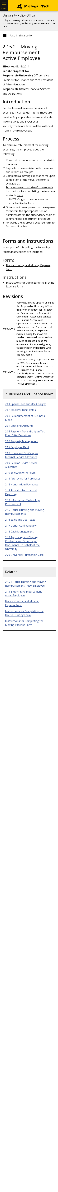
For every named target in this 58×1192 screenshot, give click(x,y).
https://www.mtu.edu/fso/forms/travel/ (29, 187)
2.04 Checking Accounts (19, 425)
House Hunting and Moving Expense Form (22, 603)
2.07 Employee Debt (17, 447)
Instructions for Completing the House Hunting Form (24, 613)
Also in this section (21, 35)
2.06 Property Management (21, 441)
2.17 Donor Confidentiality (21, 525)
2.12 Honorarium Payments (21, 484)
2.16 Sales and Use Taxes (20, 519)
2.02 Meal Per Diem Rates (20, 410)
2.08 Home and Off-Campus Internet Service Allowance (21, 455)
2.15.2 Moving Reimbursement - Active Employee (24, 593)
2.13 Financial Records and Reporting (21, 492)
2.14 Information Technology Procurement (22, 502)
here (20, 195)
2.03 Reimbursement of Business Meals (25, 418)
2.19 (22, 543)
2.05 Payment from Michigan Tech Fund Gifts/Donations (25, 433)
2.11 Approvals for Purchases (22, 478)
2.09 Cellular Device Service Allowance (21, 465)
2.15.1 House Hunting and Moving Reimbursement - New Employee (25, 583)
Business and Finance (41, 20)
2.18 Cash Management (19, 531)
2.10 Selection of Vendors (20, 472)
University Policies (19, 20)
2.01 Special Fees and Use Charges (25, 404)
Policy (5, 20)
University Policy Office (19, 15)
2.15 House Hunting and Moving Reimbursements (27, 23)
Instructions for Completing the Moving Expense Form (24, 623)
